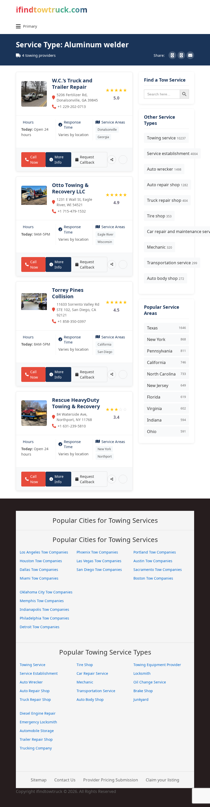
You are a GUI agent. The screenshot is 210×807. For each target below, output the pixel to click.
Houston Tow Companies (41, 560)
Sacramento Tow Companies (157, 569)
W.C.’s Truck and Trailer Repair (72, 83)
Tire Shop (85, 664)
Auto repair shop (167, 184)
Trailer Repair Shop (36, 739)
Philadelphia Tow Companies (44, 618)
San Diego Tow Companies (99, 569)
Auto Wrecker (31, 682)
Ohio (166, 431)
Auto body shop (165, 278)
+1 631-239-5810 (72, 426)
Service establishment (172, 153)
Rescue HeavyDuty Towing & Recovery (76, 403)
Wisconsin (105, 242)
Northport (105, 456)
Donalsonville (107, 129)
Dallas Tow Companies (39, 569)
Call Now (34, 159)
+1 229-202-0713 (72, 106)
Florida (166, 397)
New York (104, 449)
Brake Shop (143, 690)
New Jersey (166, 385)
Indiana (166, 420)
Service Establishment (39, 673)
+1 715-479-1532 (72, 211)
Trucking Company (36, 748)
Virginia (166, 408)
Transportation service (172, 263)
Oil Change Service (149, 682)
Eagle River (105, 234)
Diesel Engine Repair (38, 713)
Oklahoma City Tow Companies (46, 592)
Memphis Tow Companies (42, 600)
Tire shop (159, 216)
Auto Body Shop (90, 699)
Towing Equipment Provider (157, 664)
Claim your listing (162, 780)
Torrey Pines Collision (67, 293)
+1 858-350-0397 (72, 321)
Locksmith (142, 673)
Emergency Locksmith (38, 722)
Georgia (103, 137)
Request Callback (87, 159)
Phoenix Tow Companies (97, 552)
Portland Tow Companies (154, 552)
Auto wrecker (164, 169)
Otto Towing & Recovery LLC (70, 188)
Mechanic (159, 247)
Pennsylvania (166, 351)
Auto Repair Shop (35, 690)
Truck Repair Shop (35, 699)
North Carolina (166, 374)
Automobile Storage (37, 730)
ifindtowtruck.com (51, 9)
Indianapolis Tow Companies (44, 609)
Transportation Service (96, 690)
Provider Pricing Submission (110, 780)
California (104, 344)
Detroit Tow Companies (39, 626)
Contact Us (65, 780)
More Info (59, 159)
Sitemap (39, 780)
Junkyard (141, 699)
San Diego (105, 352)
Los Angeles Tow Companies (44, 552)
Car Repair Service (92, 673)
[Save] (123, 159)
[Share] (111, 159)
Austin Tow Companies (152, 560)
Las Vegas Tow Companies (99, 560)
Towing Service (32, 664)
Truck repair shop (167, 200)
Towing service (166, 138)
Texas (166, 328)
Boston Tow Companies (153, 578)
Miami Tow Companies (39, 578)
